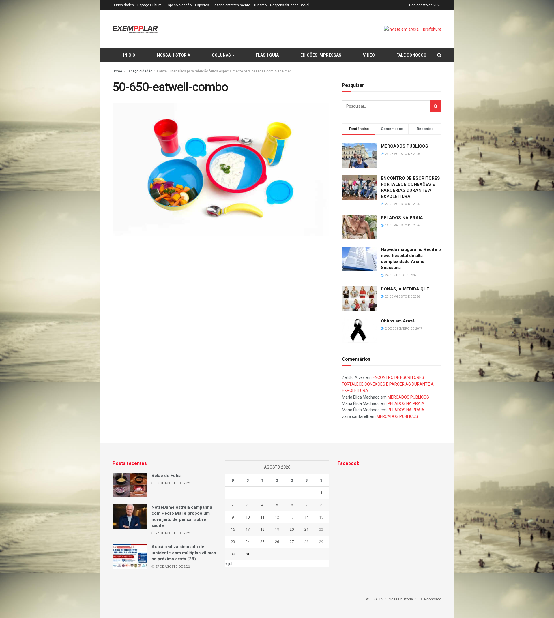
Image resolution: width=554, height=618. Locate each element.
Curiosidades (123, 5)
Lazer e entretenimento (231, 5)
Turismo (260, 5)
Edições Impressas (320, 55)
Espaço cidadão (179, 5)
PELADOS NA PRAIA (402, 217)
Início (129, 55)
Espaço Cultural (149, 5)
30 (233, 554)
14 (306, 517)
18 (262, 529)
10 (248, 517)
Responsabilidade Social (289, 5)
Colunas (221, 55)
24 (248, 542)
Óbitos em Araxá (398, 321)
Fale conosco (411, 55)
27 (292, 542)
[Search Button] (435, 106)
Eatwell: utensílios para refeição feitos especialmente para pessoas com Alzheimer (224, 71)
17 (248, 529)
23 (233, 542)
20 (292, 529)
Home (117, 71)
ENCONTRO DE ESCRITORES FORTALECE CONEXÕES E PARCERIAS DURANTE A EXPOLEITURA (388, 384)
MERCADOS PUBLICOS (404, 146)
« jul (228, 563)
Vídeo (369, 55)
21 (306, 529)
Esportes (202, 5)
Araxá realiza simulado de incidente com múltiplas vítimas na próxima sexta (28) (183, 552)
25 (262, 542)
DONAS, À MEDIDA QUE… (407, 289)
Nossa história (173, 55)
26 (277, 542)
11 (262, 517)
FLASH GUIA (267, 55)
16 (233, 529)
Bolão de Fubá (166, 475)
